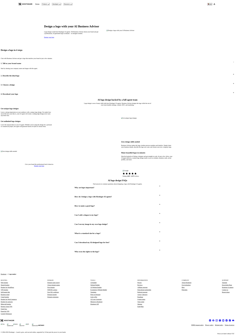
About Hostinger (186, 282)
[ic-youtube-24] (223, 320)
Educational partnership (144, 290)
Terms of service (229, 325)
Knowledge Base (227, 285)
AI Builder (93, 282)
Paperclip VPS (5, 311)
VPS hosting (4, 290)
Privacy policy (209, 325)
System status (141, 299)
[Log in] (214, 4)
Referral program (142, 292)
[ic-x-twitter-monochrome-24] (220, 320)
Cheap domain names (53, 285)
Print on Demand (95, 294)
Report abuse (226, 292)
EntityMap (140, 306)
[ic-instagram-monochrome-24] (217, 320)
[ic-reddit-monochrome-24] (226, 320)
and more (41, 325)
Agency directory (142, 294)
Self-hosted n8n (5, 292)
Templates (93, 292)
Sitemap (139, 304)
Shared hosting (5, 285)
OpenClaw (4, 309)
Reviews (139, 285)
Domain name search (53, 282)
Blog (183, 287)
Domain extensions (52, 297)
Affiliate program (142, 287)
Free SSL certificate (53, 292)
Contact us (225, 290)
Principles (184, 290)
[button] (117, 63)
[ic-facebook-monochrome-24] (213, 320)
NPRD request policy (197, 325)
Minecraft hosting (6, 304)
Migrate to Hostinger (96, 302)
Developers (56, 4)
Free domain (51, 287)
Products (44, 4)
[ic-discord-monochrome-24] (233, 320)
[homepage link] (25, 4)
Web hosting (4, 282)
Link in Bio (93, 297)
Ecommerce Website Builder (98, 290)
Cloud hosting (5, 297)
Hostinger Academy (228, 287)
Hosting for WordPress (7, 287)
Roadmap (140, 297)
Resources (67, 4)
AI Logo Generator (96, 299)
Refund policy (219, 325)
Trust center (140, 302)
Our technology (186, 285)
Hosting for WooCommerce (9, 299)
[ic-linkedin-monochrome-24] (210, 320)
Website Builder (95, 285)
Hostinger (3, 274)
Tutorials (224, 282)
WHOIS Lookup (52, 290)
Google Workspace (6, 314)
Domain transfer (52, 294)
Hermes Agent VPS (6, 306)
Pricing (37, 4)
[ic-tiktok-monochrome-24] (230, 320)
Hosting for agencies (7, 302)
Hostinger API (94, 304)
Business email (5, 294)
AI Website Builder (96, 287)
